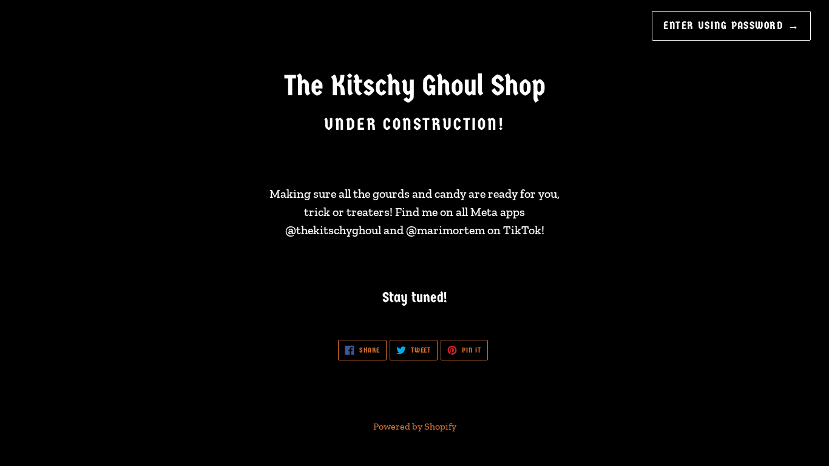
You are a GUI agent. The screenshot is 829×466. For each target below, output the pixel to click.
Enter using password (731, 25)
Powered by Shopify (414, 426)
